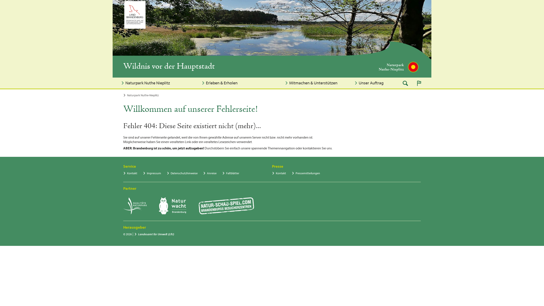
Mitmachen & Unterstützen (313, 83)
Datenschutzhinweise (184, 173)
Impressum (154, 173)
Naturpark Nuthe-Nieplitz (143, 95)
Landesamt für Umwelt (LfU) (156, 234)
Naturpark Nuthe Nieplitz (147, 83)
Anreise (212, 173)
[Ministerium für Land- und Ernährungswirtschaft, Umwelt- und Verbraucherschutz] (135, 15)
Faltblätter (232, 173)
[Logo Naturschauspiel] (226, 205)
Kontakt (132, 173)
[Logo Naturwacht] (172, 205)
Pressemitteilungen (308, 173)
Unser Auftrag (371, 83)
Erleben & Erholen (222, 83)
